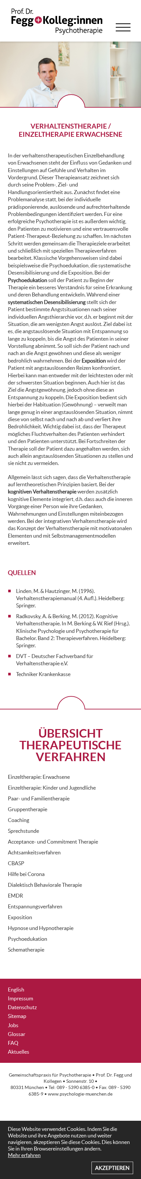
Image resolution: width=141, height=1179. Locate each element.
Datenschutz (22, 1007)
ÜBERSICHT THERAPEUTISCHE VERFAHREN (70, 744)
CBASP (16, 863)
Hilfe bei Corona (26, 874)
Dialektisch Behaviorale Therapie (45, 885)
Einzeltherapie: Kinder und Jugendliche (52, 788)
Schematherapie (26, 950)
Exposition (20, 917)
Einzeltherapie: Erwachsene (39, 777)
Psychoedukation (27, 939)
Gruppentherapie (27, 809)
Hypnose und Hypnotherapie (40, 928)
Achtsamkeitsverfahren (34, 852)
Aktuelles (18, 1052)
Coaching (18, 820)
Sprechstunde (23, 831)
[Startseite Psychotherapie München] (58, 26)
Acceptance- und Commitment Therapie (53, 842)
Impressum (20, 998)
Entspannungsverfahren (35, 906)
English (16, 989)
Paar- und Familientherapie (39, 798)
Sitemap (17, 1016)
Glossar (16, 1034)
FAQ (13, 1043)
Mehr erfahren (24, 1155)
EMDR (15, 896)
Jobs (13, 1025)
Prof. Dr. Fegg (109, 1075)
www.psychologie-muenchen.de (80, 1094)
